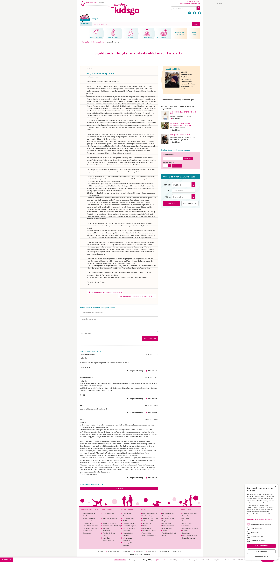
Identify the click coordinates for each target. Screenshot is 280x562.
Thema (168, 197)
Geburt (143, 509)
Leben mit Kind (186, 509)
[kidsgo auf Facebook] (194, 13)
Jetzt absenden (150, 338)
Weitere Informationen (254, 516)
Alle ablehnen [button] (261, 551)
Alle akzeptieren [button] (261, 546)
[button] (261, 519)
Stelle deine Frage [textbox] (100, 24)
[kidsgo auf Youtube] (199, 13)
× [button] (275, 486)
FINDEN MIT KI (190, 203)
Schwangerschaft (127, 509)
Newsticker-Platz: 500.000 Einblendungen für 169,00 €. (223, 560)
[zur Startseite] (124, 9)
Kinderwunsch (106, 509)
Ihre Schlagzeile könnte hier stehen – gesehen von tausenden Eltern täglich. (174, 560)
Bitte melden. (153, 371)
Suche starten (188, 158)
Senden (196, 24)
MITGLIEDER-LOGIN (193, 1)
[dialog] (261, 522)
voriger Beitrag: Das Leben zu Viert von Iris (106, 292)
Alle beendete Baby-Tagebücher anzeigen (178, 100)
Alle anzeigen (119, 488)
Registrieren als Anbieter (190, 3)
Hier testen (140, 560)
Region (167, 185)
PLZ (169, 191)
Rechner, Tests (90, 509)
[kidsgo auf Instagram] (189, 13)
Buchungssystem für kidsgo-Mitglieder (121, 560)
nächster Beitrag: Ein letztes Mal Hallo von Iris (136, 296)
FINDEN (171, 203)
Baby (162, 509)
